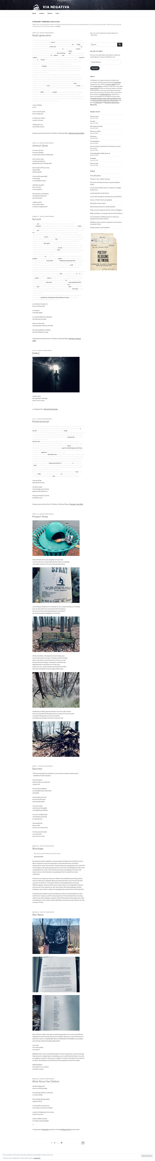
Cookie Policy (37, 1158)
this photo (45, 1129)
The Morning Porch (105, 94)
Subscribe (95, 68)
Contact (41, 13)
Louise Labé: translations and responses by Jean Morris (105, 196)
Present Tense (40, 516)
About (34, 13)
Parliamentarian (40, 421)
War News (38, 914)
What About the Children (45, 1081)
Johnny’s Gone (40, 145)
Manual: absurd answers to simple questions (102, 206)
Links (57, 13)
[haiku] (35, 353)
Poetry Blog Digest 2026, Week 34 (100, 153)
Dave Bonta (49, 32)
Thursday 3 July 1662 (76, 504)
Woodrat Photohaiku (51, 409)
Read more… (93, 104)
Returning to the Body (96, 126)
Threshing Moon (94, 141)
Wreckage (37, 848)
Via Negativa (56, 7)
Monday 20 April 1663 (76, 133)
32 (62, 1143)
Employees (93, 136)
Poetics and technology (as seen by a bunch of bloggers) (106, 210)
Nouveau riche (94, 116)
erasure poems (94, 88)
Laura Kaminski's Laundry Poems (99, 193)
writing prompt (65, 1129)
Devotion (92, 121)
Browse (50, 13)
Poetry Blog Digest (95, 175)
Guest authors (98, 86)
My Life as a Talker (95, 131)
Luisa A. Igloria (111, 84)
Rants (58, 26)
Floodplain (93, 158)
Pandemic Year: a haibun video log (100, 179)
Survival (36, 219)
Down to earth (94, 163)
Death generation (41, 35)
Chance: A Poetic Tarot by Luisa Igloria (101, 200)
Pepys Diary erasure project (98, 203)
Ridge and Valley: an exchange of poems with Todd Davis (106, 213)
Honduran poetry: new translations (100, 227)
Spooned (37, 768)
